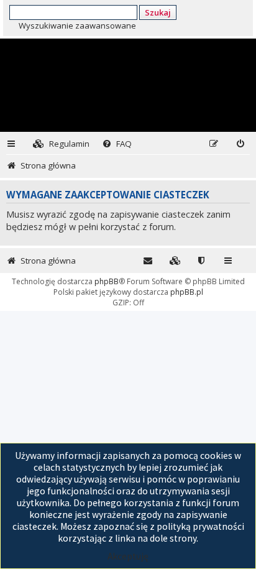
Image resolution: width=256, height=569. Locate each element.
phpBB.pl (186, 292)
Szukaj (158, 12)
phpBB (106, 281)
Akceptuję (128, 556)
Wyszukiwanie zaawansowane (77, 25)
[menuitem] (61, 144)
